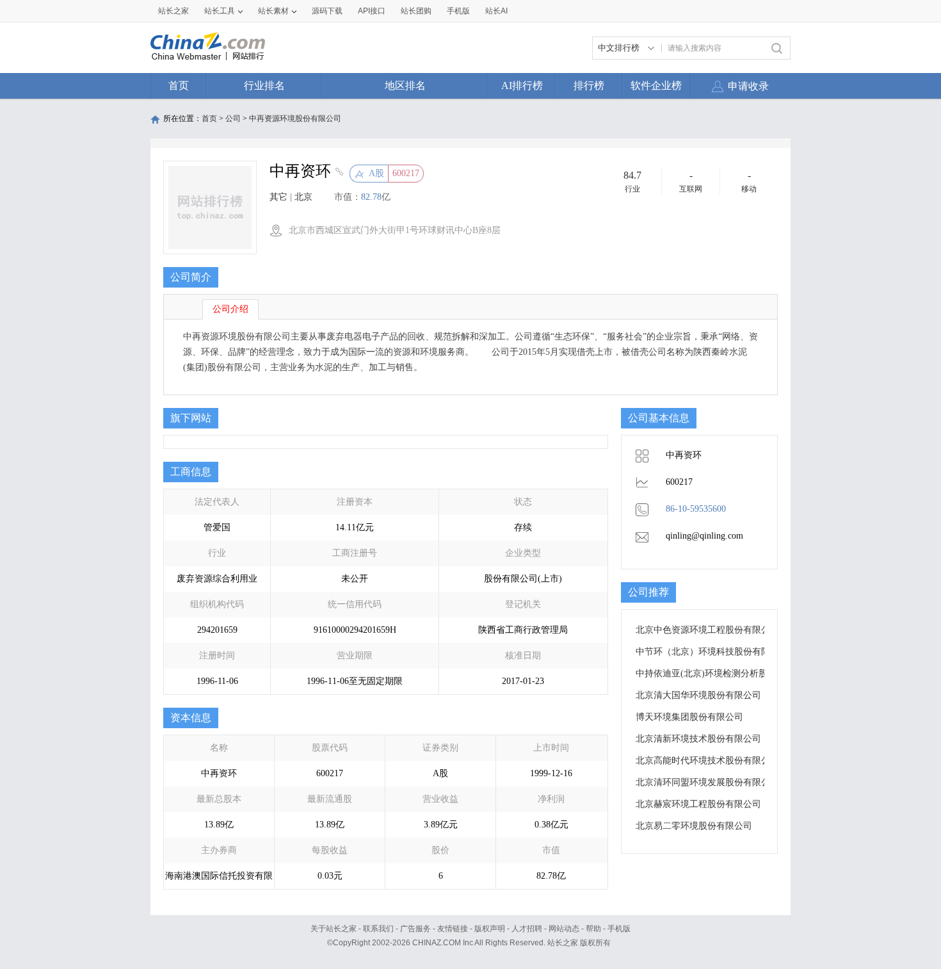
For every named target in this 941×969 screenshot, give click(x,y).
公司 (233, 118)
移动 (749, 188)
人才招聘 (526, 928)
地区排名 (405, 85)
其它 (278, 197)
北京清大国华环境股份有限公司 (698, 695)
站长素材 (273, 10)
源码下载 (327, 10)
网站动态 (564, 928)
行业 (632, 188)
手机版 (619, 928)
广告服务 (415, 928)
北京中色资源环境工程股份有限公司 (707, 630)
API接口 (371, 10)
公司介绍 (230, 309)
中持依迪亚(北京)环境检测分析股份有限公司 (724, 673)
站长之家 (173, 10)
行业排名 (264, 85)
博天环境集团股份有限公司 (689, 717)
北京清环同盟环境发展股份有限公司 (707, 782)
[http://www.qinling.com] (337, 172)
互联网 (690, 188)
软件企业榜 (656, 85)
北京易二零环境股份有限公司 (694, 826)
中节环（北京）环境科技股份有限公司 (712, 651)
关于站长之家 (333, 928)
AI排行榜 (522, 85)
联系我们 (378, 928)
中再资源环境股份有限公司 (295, 118)
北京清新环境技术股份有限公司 (698, 739)
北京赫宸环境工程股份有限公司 (698, 804)
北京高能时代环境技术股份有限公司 (707, 760)
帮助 (593, 928)
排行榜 (589, 85)
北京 (303, 197)
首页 (178, 85)
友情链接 (452, 928)
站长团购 (416, 10)
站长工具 (219, 10)
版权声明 (489, 928)
